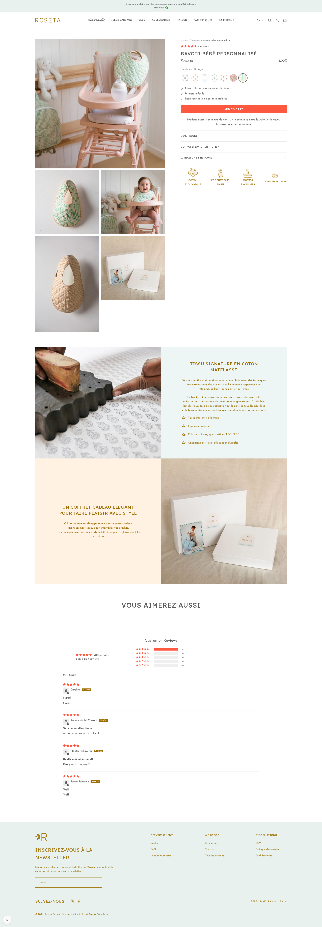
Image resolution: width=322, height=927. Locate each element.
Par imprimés (203, 19)
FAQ (153, 849)
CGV (258, 843)
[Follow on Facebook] (79, 901)
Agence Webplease (99, 914)
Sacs (142, 19)
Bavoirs (196, 40)
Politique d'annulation (268, 849)
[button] (189, 46)
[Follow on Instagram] (71, 901)
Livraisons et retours (162, 856)
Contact (155, 843)
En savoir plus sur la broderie (233, 124)
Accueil (184, 40)
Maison (182, 19)
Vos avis (209, 849)
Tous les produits (214, 856)
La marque (226, 19)
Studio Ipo (79, 914)
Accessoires (161, 19)
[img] (71, 684)
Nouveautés (96, 20)
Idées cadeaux (121, 19)
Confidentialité (264, 856)
